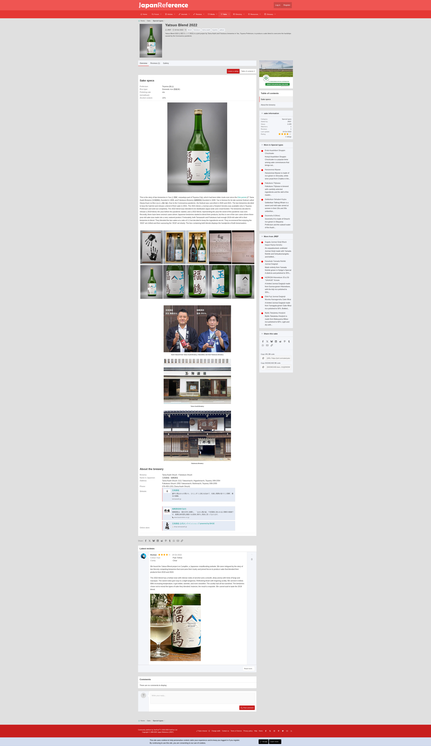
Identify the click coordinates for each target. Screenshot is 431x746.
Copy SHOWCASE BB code (270, 363)
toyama (215, 30)
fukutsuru (197, 30)
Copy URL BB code (267, 354)
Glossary (270, 14)
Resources (254, 14)
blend (190, 30)
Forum (156, 14)
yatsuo (222, 30)
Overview (143, 63)
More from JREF (271, 236)
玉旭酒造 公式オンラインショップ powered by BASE (193, 523)
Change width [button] (216, 731)
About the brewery (268, 105)
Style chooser (203, 731)
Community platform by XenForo (158, 730)
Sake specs (266, 99)
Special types (286, 119)
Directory (239, 14)
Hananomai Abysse (272, 170)
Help (255, 731)
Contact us (225, 731)
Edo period (242, 197)
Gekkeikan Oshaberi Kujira (275, 199)
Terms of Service (236, 731)
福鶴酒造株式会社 (179, 509)
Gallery (166, 63)
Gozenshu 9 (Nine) (272, 216)
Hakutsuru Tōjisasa (272, 183)
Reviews (199, 14)
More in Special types (273, 145)
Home (145, 14)
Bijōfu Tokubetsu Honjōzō (275, 313)
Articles (170, 14)
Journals (184, 14)
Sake (225, 14)
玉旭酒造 (175, 490)
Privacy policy (248, 731)
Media (212, 14)
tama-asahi (206, 30)
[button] (161, 14)
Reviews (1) (155, 63)
